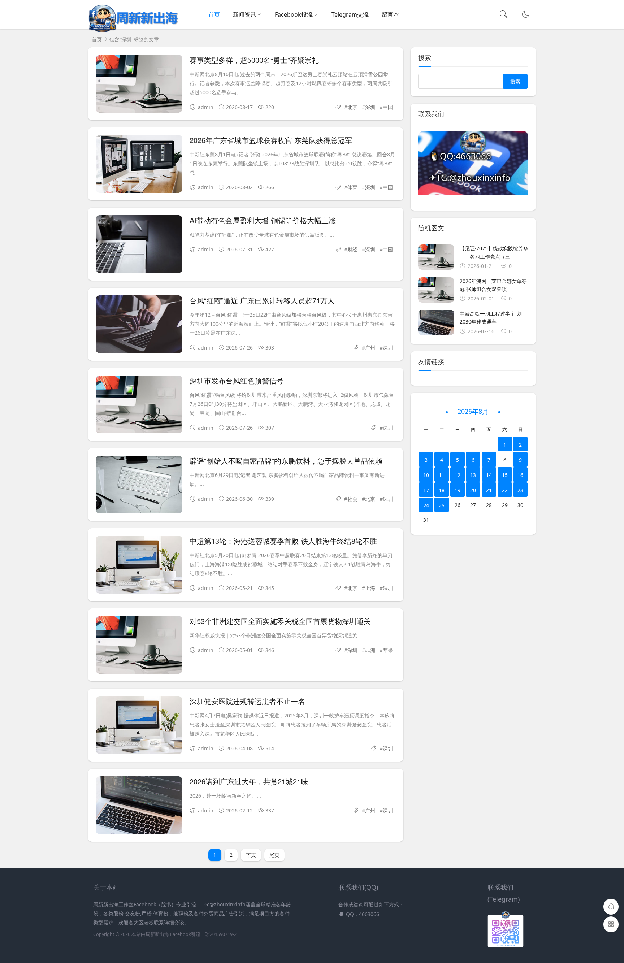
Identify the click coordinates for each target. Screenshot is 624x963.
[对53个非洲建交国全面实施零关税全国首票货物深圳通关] (139, 646)
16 (520, 475)
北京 (352, 107)
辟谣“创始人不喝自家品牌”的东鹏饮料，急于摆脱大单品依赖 (286, 460)
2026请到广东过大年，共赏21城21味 (249, 781)
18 (442, 490)
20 (473, 490)
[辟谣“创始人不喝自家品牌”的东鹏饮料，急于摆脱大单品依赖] (139, 486)
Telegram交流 (350, 14)
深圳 (370, 107)
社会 (352, 498)
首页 (214, 14)
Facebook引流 (185, 934)
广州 (370, 347)
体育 (352, 187)
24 (426, 505)
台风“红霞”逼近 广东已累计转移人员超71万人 (262, 300)
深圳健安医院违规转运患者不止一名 (247, 701)
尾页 (274, 854)
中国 (388, 107)
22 (505, 490)
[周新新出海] (133, 30)
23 (520, 490)
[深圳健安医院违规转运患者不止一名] (139, 726)
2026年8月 (473, 411)
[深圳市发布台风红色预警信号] (139, 406)
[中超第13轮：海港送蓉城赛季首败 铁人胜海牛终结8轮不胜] (139, 566)
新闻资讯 (244, 14)
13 (473, 475)
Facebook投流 (294, 14)
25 (442, 505)
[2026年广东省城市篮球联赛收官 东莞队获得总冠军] (139, 165)
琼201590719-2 (221, 934)
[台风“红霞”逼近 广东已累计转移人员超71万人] (139, 325)
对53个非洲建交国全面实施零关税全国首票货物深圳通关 (280, 621)
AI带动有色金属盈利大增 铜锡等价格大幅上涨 (263, 220)
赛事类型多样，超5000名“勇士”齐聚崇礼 (254, 60)
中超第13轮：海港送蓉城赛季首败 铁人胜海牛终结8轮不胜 (283, 540)
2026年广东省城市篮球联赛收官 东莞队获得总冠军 (271, 140)
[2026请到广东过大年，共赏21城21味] (139, 806)
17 (426, 490)
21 (489, 490)
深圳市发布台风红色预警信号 (236, 380)
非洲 (370, 650)
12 (457, 475)
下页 (251, 854)
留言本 (390, 14)
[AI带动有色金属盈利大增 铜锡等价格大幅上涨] (139, 245)
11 (442, 475)
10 (426, 475)
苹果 (388, 650)
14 (489, 475)
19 (457, 490)
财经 (352, 249)
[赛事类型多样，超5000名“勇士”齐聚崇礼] (139, 85)
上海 (370, 588)
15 (505, 475)
